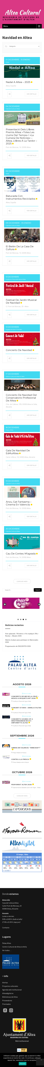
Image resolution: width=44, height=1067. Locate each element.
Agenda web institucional (12, 990)
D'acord (22, 1064)
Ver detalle (31, 94)
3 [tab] (23, 619)
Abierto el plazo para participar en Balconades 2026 (21, 641)
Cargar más (22, 581)
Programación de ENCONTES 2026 (18, 646)
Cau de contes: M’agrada (21, 553)
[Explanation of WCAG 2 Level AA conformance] (22, 1050)
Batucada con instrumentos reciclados (20, 197)
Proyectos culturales (10, 986)
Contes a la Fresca (20, 759)
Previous (5, 604)
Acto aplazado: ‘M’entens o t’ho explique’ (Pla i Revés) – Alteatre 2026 (21, 635)
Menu (5, 26)
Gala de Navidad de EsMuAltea (18, 452)
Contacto (5, 927)
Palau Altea (6, 943)
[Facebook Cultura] (5, 1010)
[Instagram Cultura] (11, 1010)
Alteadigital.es (7, 993)
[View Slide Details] (20, 601)
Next (39, 604)
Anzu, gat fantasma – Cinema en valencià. (18, 503)
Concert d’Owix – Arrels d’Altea (26, 708)
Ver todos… (7, 950)
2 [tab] (20, 619)
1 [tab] (18, 619)
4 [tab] (26, 619)
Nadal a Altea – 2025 (18, 82)
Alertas (5, 982)
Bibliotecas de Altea (10, 997)
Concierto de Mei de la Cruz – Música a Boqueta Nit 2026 (24, 697)
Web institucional (22, 1041)
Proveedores (7, 1000)
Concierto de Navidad (19, 350)
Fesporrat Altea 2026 (21, 784)
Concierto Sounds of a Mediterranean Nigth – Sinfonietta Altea (22, 721)
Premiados (6, 1004)
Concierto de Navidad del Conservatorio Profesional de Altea (21, 398)
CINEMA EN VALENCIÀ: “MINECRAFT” (26, 748)
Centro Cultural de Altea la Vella (14, 947)
